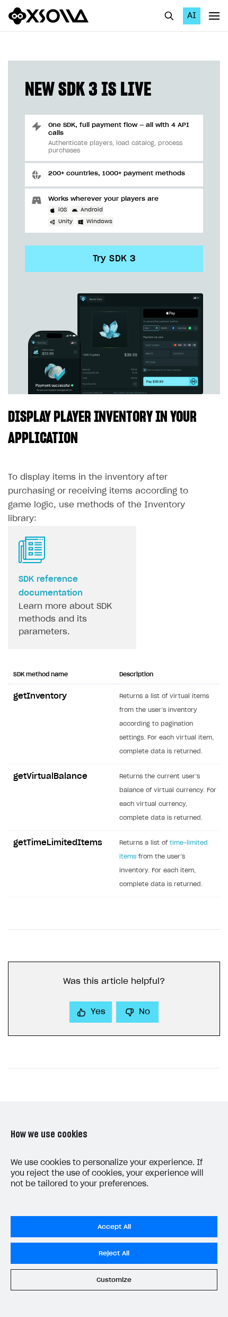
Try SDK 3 (114, 258)
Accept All (114, 1226)
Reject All (114, 1253)
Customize (114, 1280)
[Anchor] (85, 436)
